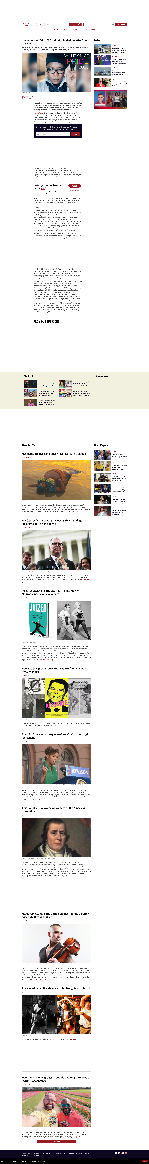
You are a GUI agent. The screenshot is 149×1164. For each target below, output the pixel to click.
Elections (114, 56)
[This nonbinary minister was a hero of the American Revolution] (56, 837)
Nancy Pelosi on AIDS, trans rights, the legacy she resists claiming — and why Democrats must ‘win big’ (47, 403)
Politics (56, 30)
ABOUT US (30, 1153)
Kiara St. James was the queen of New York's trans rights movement (56, 736)
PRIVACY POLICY (59, 1153)
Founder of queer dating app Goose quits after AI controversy (119, 512)
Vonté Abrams (39, 113)
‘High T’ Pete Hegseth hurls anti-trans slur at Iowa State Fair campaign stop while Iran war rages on (119, 480)
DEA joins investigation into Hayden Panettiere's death (119, 84)
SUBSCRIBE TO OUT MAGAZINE (26, 24)
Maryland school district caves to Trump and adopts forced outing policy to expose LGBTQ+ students (119, 458)
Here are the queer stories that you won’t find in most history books (54, 670)
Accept (145, 1161)
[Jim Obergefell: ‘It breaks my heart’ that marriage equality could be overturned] (56, 550)
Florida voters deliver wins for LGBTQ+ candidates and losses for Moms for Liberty (119, 62)
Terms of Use (41, 1161)
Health (75, 30)
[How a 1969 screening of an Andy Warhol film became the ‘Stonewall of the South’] (65, 384)
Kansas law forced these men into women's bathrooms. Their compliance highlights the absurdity (119, 469)
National (114, 45)
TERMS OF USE (79, 1153)
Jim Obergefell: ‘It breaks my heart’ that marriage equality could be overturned (52, 522)
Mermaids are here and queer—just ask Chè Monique (54, 454)
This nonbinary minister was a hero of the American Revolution (54, 809)
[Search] (113, 24)
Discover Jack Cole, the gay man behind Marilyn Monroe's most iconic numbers (51, 592)
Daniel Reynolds (26, 457)
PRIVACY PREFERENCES (69, 1153)
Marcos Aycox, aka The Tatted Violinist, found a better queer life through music (55, 915)
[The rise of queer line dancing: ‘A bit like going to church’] (56, 1014)
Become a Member (74, 185)
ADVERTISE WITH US (50, 1153)
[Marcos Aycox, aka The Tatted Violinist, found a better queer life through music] (56, 943)
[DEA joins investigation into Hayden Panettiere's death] (102, 82)
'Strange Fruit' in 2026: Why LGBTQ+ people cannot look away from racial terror (119, 502)
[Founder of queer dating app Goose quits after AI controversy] (102, 511)
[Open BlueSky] (40, 24)
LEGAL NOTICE (86, 1153)
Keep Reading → (76, 511)
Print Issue (29, 35)
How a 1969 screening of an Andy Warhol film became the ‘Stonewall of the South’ (81, 384)
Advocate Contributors (27, 815)
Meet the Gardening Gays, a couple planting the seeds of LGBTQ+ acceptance (56, 1079)
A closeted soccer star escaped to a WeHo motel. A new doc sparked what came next (47, 385)
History (85, 30)
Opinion (93, 30)
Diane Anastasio (26, 992)
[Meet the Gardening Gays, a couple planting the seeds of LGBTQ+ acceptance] (56, 1107)
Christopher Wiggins (26, 527)
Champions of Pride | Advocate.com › (106, 381)
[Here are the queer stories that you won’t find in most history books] (56, 698)
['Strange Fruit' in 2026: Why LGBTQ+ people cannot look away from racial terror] (102, 499)
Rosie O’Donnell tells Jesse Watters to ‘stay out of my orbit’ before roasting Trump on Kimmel (119, 491)
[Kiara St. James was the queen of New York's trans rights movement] (56, 764)
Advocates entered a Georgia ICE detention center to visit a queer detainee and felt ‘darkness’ (119, 52)
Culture (114, 485)
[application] (110, 99)
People (114, 79)
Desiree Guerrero (30, 96)
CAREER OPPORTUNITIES (39, 1153)
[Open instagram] (47, 24)
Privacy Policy (31, 1161)
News (65, 30)
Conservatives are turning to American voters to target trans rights (47, 393)
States (113, 68)
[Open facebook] (37, 24)
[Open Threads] (44, 24)
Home (23, 35)
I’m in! (75, 134)
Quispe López (25, 741)
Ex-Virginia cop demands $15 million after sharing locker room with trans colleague (118, 74)
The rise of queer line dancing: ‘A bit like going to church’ (56, 988)
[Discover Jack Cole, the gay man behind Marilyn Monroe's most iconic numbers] (56, 620)
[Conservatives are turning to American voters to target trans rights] (30, 393)
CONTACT (24, 1153)
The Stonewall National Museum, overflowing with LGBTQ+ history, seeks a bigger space (81, 394)
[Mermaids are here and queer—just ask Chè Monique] (56, 480)
